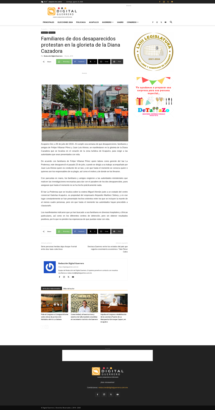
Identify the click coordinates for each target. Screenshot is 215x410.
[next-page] (46, 326)
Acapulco (94, 22)
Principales (48, 22)
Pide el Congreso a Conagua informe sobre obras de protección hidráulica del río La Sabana (54, 316)
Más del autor (68, 289)
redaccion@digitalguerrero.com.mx (113, 387)
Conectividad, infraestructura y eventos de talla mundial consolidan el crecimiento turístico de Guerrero (84, 316)
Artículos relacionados (51, 289)
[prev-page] (42, 326)
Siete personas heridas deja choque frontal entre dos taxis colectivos (59, 247)
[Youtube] (172, 1)
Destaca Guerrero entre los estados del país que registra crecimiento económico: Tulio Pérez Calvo (108, 249)
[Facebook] (160, 1)
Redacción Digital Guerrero (53, 56)
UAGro (120, 22)
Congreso (131, 22)
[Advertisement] (128, 12)
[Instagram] (164, 1)
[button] (171, 22)
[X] (168, 1)
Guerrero (106, 22)
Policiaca (81, 22)
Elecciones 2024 (65, 22)
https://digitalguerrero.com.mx (68, 267)
